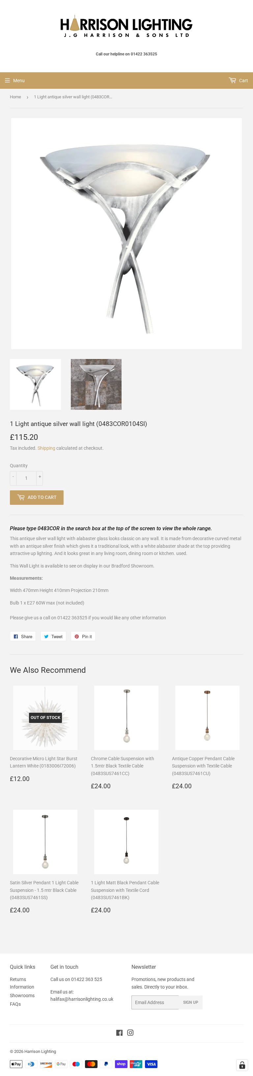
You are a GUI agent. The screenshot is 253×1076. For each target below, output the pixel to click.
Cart (243, 80)
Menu (19, 80)
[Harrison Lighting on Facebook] (119, 1033)
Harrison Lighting (40, 1051)
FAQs (15, 1004)
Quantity (19, 465)
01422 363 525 (86, 979)
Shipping (46, 448)
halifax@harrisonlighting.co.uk (81, 999)
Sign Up (190, 1002)
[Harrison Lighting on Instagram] (130, 1033)
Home (15, 96)
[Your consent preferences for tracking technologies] (242, 1065)
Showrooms (22, 995)
